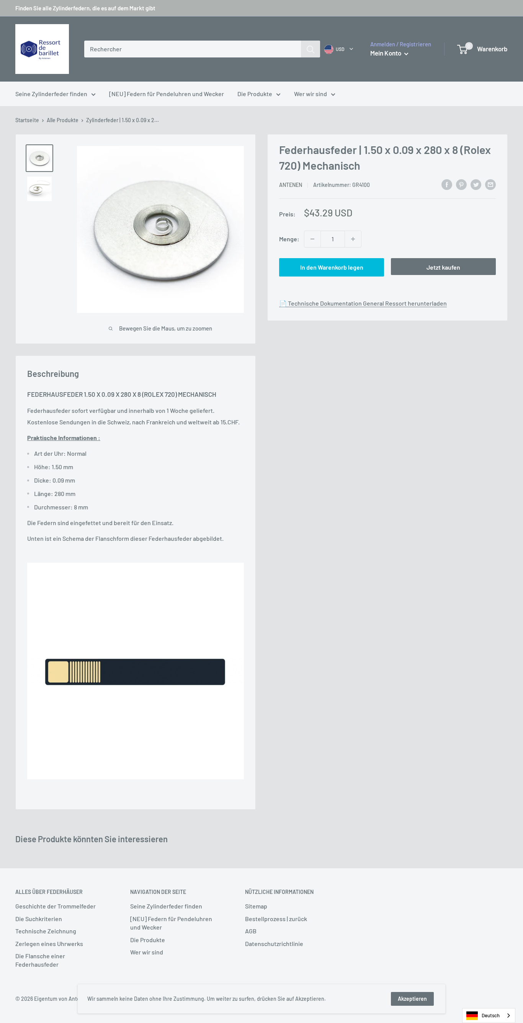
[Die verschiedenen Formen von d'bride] (135, 671)
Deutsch (491, 1015)
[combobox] (192, 49)
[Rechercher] (310, 49)
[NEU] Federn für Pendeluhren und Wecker (166, 93)
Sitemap (256, 906)
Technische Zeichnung (45, 931)
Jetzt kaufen (443, 267)
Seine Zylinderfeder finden (51, 93)
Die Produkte (254, 93)
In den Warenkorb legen (331, 267)
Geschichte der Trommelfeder (55, 906)
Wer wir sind (310, 93)
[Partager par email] (490, 184)
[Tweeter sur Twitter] (476, 184)
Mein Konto (386, 53)
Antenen (290, 185)
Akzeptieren (412, 998)
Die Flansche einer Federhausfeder (40, 960)
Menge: (289, 238)
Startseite (27, 120)
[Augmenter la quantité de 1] (353, 239)
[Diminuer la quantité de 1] (312, 239)
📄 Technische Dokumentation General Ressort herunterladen (363, 303)
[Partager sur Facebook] (446, 184)
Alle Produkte (62, 120)
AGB (251, 931)
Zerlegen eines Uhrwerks (49, 943)
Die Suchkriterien (38, 918)
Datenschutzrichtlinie (274, 943)
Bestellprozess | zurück (276, 918)
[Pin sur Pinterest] (461, 184)
